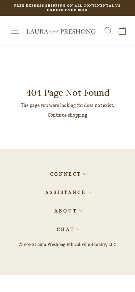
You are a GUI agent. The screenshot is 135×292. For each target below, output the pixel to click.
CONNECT (65, 174)
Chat (66, 229)
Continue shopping (67, 115)
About (65, 210)
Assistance (65, 192)
